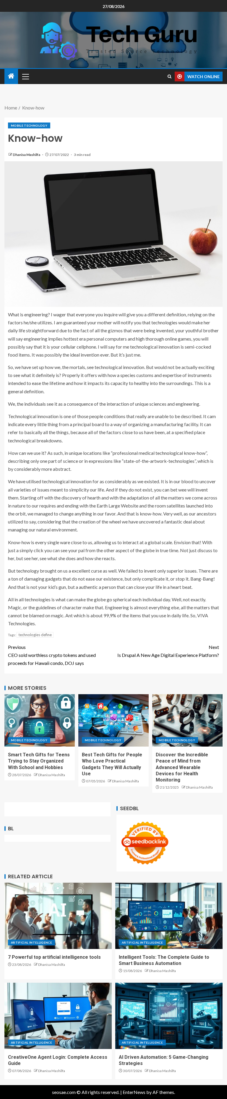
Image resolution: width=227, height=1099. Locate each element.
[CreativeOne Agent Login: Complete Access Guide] (58, 1016)
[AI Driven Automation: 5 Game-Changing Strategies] (169, 1016)
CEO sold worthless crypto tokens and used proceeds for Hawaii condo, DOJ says (52, 655)
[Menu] (25, 76)
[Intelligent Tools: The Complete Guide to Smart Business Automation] (169, 916)
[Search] (169, 76)
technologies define (35, 634)
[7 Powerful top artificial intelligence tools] (58, 916)
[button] (25, 76)
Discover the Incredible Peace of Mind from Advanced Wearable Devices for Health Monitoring (182, 767)
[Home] (11, 76)
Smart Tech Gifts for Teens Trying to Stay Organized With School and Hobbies (39, 761)
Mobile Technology (29, 125)
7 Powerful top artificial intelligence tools (54, 957)
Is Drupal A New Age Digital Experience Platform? (168, 651)
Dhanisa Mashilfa (27, 154)
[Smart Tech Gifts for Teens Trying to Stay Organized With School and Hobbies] (39, 720)
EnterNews (134, 1092)
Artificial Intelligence (31, 942)
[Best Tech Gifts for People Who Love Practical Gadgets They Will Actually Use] (113, 720)
